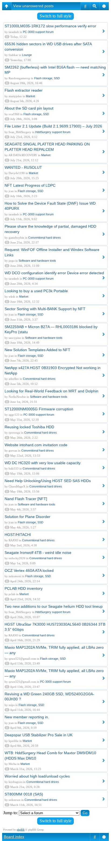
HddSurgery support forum (52, 132)
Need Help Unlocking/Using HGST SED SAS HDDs (48, 481)
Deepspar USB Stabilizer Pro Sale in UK (38, 735)
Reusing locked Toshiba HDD (29, 427)
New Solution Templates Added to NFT (37, 350)
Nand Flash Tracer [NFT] (26, 499)
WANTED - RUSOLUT (23, 167)
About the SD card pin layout (29, 108)
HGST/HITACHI (18, 534)
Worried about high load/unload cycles (37, 776)
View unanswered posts (33, 6)
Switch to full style (55, 16)
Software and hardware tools (37, 260)
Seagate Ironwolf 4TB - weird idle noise (38, 552)
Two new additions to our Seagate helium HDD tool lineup (54, 606)
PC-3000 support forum (38, 31)
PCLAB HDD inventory (24, 588)
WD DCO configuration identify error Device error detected (54, 273)
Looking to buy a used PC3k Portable (36, 291)
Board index (14, 837)
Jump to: (10, 812)
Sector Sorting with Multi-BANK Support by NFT (45, 309)
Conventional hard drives (44, 237)
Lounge (27, 55)
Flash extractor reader (24, 90)
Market (30, 96)
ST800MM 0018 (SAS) (24, 794)
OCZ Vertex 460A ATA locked (29, 570)
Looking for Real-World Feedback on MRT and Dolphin (51, 391)
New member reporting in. (27, 717)
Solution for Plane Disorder (27, 517)
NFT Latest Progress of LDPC (30, 185)
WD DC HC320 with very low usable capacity (43, 463)
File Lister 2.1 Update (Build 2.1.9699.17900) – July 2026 (53, 126)
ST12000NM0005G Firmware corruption (39, 409)
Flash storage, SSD (47, 78)
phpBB (21, 829)
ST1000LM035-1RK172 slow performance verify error (50, 26)
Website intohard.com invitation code (36, 445)
